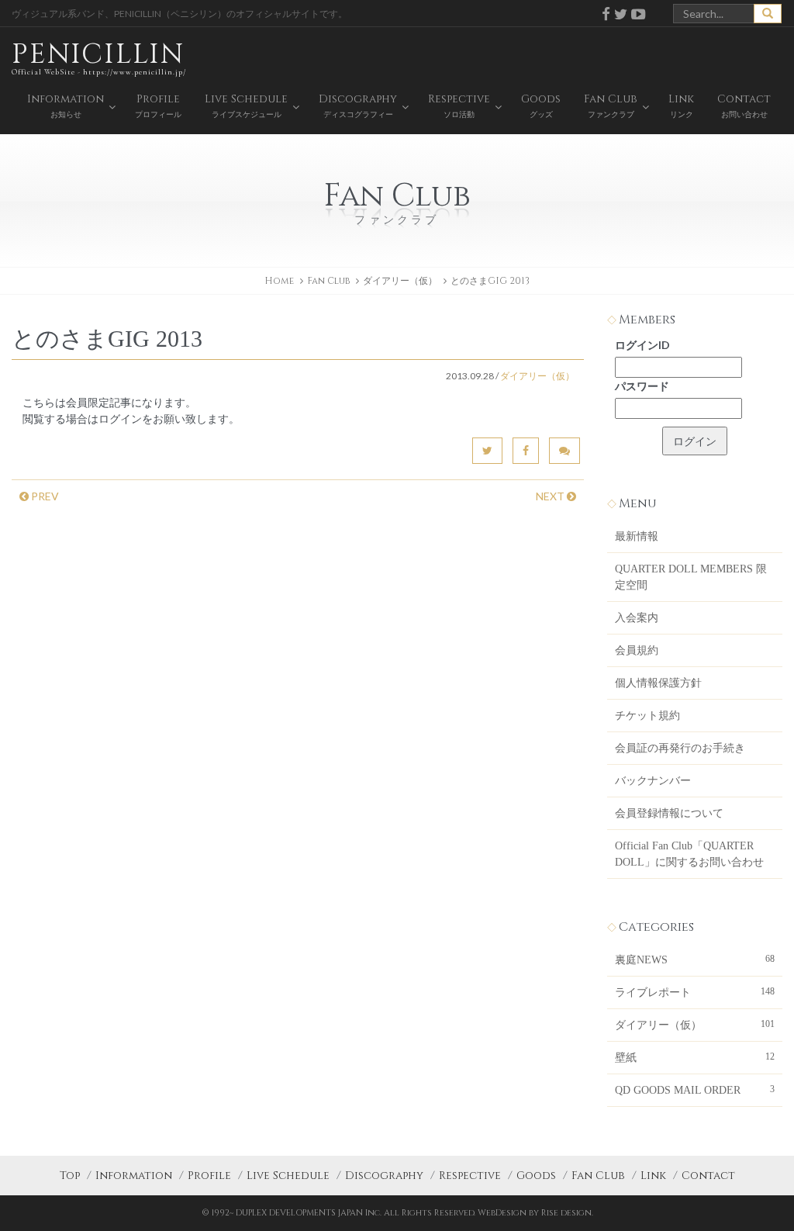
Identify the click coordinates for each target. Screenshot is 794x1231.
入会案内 (636, 618)
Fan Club (598, 1175)
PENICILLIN (99, 56)
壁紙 (695, 1057)
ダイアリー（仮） (400, 281)
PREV (44, 496)
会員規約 (636, 650)
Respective (470, 1175)
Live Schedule (288, 1175)
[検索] (768, 13)
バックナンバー (653, 781)
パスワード (642, 385)
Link (653, 1175)
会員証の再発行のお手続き (680, 748)
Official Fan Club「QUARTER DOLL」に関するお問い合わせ (689, 854)
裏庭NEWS (695, 959)
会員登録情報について (669, 813)
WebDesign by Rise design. (535, 1213)
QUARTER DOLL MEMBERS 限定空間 (691, 577)
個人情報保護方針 (658, 683)
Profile (209, 1175)
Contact (708, 1175)
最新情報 (636, 536)
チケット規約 (647, 715)
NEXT (551, 496)
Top (70, 1175)
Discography (384, 1175)
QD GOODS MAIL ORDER (695, 1090)
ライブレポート (695, 992)
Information (133, 1175)
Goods (536, 1175)
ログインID (642, 344)
